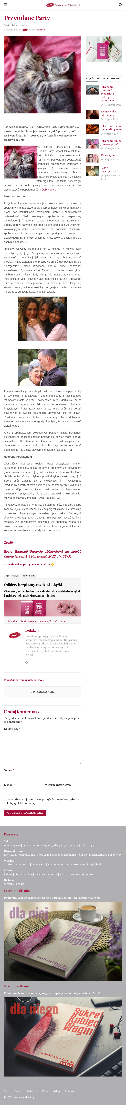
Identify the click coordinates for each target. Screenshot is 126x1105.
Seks (7, 841)
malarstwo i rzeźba (46, 874)
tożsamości (23, 864)
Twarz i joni (108, 155)
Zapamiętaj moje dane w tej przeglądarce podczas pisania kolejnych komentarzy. (43, 801)
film (30, 874)
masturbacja (41, 845)
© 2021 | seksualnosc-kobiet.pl (19, 1097)
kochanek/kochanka (64, 854)
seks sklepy (87, 845)
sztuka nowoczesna (71, 874)
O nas (18, 1091)
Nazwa (9, 770)
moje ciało (43, 854)
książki (65, 864)
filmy (90, 864)
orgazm (16, 845)
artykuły (9, 864)
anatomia (53, 864)
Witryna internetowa (58, 784)
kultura (25, 25)
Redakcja (32, 1091)
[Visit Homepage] (63, 5)
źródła (19, 883)
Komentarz (12, 728)
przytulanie (28, 575)
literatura (20, 874)
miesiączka (10, 854)
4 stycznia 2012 (12, 29)
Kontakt (69, 1091)
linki (98, 864)
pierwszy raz (27, 854)
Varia (45, 1091)
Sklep (56, 1091)
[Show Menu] (5, 5)
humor (89, 874)
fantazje (27, 845)
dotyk (15, 575)
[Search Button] (120, 5)
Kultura (15, 25)
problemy (115, 854)
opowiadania (70, 845)
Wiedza (9, 860)
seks (6, 845)
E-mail (9, 784)
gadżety (56, 845)
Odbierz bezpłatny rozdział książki (33, 584)
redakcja (40, 29)
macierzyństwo (98, 854)
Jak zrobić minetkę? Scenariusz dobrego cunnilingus (108, 93)
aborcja (82, 854)
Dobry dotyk (49, 189)
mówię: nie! (38, 864)
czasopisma (78, 864)
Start (6, 25)
